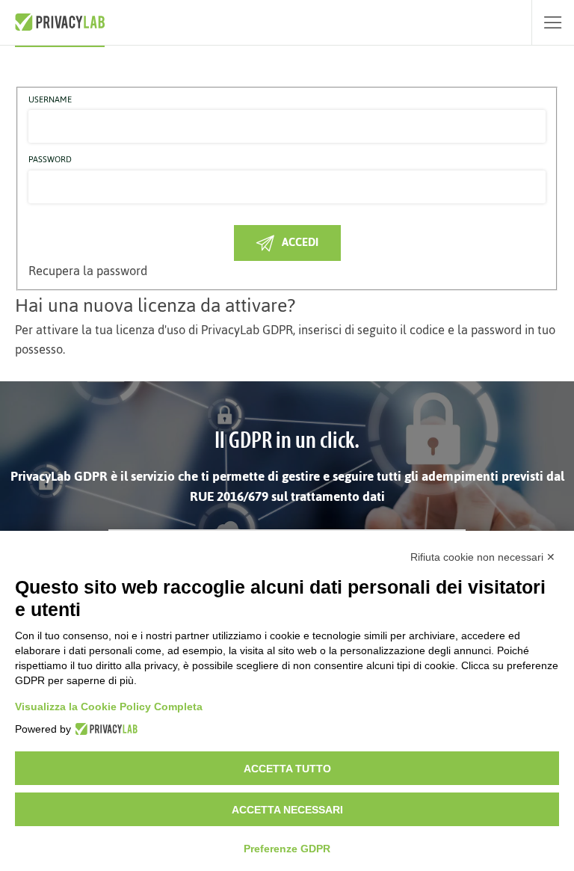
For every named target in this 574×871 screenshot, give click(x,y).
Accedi (300, 242)
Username (50, 100)
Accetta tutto (287, 769)
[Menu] (552, 22)
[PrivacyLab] (104, 728)
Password (50, 160)
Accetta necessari (287, 810)
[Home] (60, 22)
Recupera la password (87, 271)
